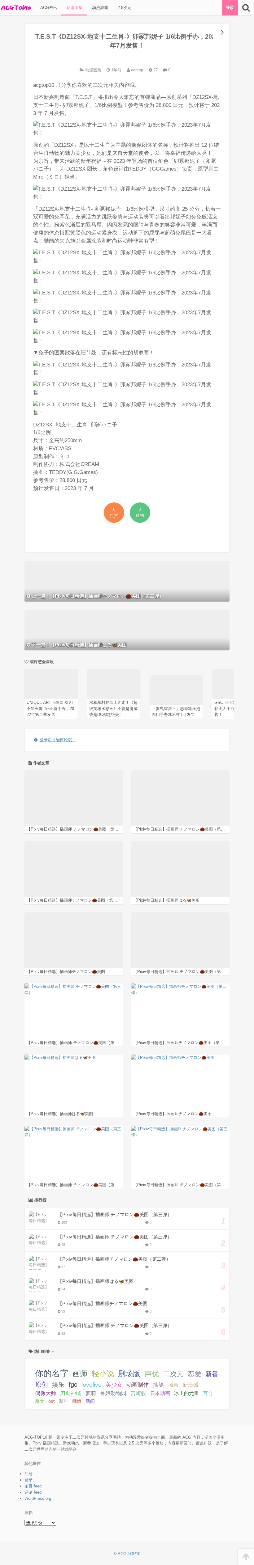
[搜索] (246, 7)
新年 (63, 1401)
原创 (41, 1384)
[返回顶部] (246, 1557)
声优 (151, 1374)
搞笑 (158, 1385)
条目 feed (33, 1486)
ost (51, 1401)
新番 (211, 1373)
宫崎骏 (138, 1393)
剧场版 (129, 1373)
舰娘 (76, 1401)
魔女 (39, 1401)
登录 (230, 7)
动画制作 (137, 1385)
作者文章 (40, 763)
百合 (208, 1393)
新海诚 (191, 1385)
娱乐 (58, 1384)
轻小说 (103, 1373)
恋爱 (194, 1374)
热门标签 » (43, 1351)
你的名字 (51, 1373)
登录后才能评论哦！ (58, 740)
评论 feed (33, 1492)
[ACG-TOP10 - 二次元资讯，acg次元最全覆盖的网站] (15, 7)
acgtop (136, 70)
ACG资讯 (48, 7)
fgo (73, 1384)
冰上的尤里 (186, 1393)
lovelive (91, 1384)
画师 (79, 1373)
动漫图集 (74, 7)
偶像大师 (45, 1393)
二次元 (173, 1374)
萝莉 (90, 1393)
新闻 (90, 1401)
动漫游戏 (99, 7)
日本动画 (160, 1393)
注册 (28, 1473)
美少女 (114, 1385)
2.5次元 (123, 7)
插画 (173, 1385)
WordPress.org (37, 1498)
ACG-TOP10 (129, 1553)
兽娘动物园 (113, 1393)
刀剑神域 (70, 1393)
